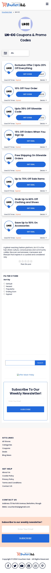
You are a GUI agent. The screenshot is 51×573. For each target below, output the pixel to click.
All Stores (6, 441)
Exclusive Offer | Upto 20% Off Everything (30, 66)
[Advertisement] (25, 326)
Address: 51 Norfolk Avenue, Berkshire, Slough (21, 503)
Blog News (6, 455)
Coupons (6, 448)
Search (40, 363)
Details (42, 80)
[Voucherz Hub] (14, 4)
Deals (4, 452)
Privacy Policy (8, 479)
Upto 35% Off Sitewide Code (28, 110)
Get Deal (31, 141)
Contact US (7, 486)
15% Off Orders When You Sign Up (30, 133)
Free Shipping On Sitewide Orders (30, 157)
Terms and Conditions (11, 482)
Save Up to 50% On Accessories (26, 224)
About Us (6, 472)
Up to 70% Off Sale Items (30, 178)
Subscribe (26, 409)
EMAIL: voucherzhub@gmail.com (16, 507)
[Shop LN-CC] (26, 24)
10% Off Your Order (26, 88)
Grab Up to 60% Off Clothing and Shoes (27, 200)
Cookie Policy (8, 476)
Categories (7, 445)
